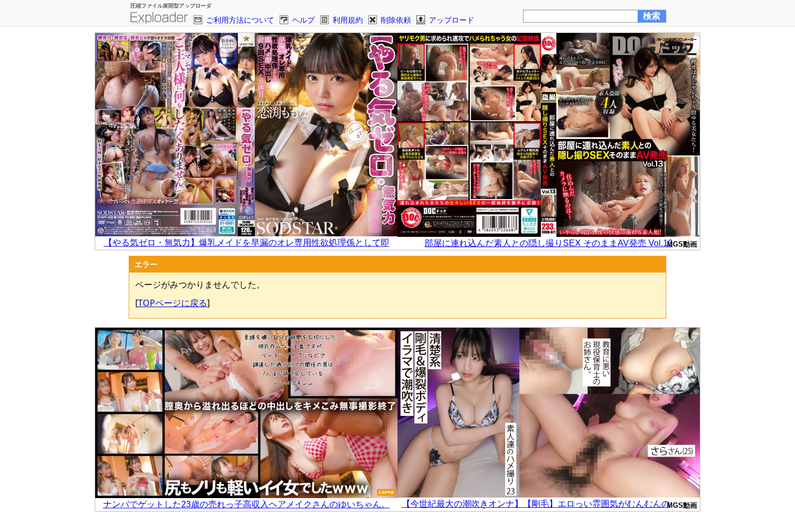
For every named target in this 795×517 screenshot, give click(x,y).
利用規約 (348, 20)
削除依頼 (396, 20)
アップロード (451, 20)
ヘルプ (303, 20)
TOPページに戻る (172, 303)
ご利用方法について (240, 20)
